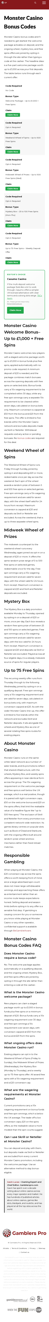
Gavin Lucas (13, 1182)
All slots (6, 1248)
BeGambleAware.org (14, 304)
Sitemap (42, 1248)
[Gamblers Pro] (4, 2)
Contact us (25, 1252)
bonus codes (24, 438)
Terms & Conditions (19, 1248)
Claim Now (12, 115)
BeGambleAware (22, 930)
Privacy (33, 1248)
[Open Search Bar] (35, 2)
